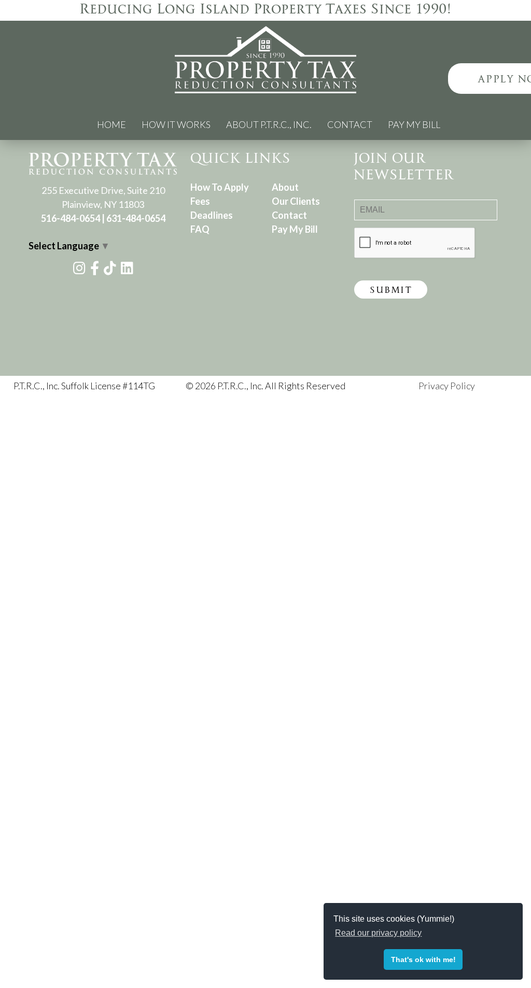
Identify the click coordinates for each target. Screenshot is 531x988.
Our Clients (296, 201)
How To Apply (219, 187)
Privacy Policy (446, 385)
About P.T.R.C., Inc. (269, 124)
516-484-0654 (70, 218)
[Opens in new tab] (79, 269)
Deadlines (211, 215)
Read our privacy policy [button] (378, 932)
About (285, 187)
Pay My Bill (414, 124)
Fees (200, 201)
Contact (349, 124)
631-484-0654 (135, 218)
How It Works (176, 124)
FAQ (199, 229)
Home (111, 124)
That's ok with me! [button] (423, 959)
